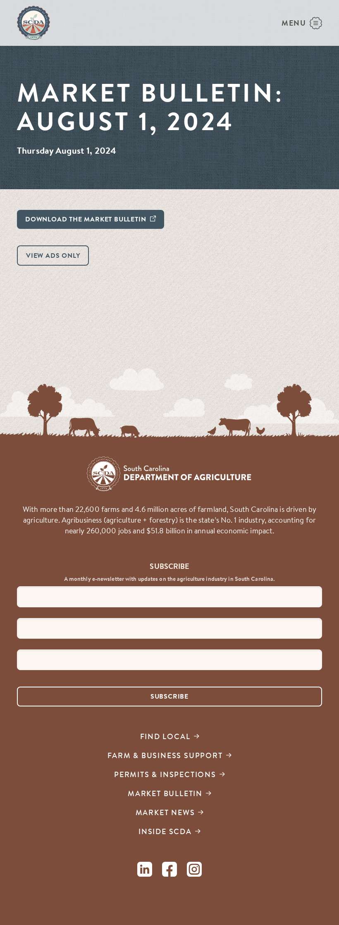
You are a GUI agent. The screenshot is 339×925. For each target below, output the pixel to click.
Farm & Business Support (164, 755)
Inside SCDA (165, 831)
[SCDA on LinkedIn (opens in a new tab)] (144, 871)
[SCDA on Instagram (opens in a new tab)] (194, 871)
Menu (294, 23)
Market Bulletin (165, 793)
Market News (165, 812)
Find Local (165, 736)
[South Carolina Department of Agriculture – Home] (33, 23)
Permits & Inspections (165, 774)
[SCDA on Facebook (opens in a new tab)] (169, 871)
